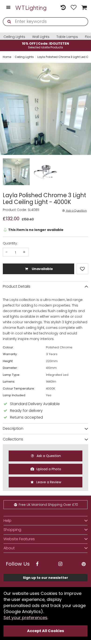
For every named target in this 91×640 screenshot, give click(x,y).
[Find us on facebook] (37, 564)
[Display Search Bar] (52, 5)
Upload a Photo (48, 469)
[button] (3, 109)
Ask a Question (76, 211)
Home (7, 57)
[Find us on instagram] (60, 564)
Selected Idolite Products (45, 45)
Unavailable (42, 269)
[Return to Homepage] (31, 7)
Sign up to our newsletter (45, 577)
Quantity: (10, 243)
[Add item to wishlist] (82, 268)
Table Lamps (67, 37)
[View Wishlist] (73, 7)
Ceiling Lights (14, 37)
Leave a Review (48, 482)
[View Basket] (83, 7)
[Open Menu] (8, 7)
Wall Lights (40, 37)
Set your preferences (25, 617)
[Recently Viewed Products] (63, 7)
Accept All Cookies (45, 630)
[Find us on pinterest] (83, 564)
